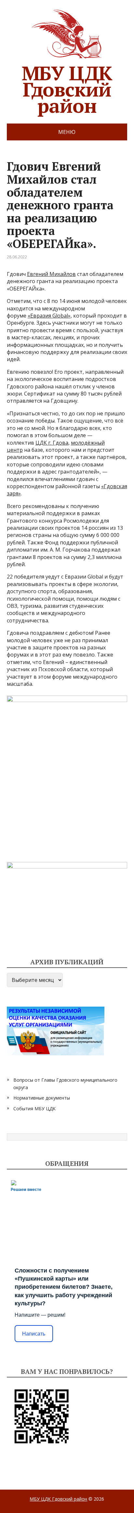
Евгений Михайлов (51, 274)
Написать (33, 1334)
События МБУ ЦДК (34, 1108)
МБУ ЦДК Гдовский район (67, 87)
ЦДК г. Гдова (51, 442)
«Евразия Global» (49, 315)
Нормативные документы (41, 1098)
